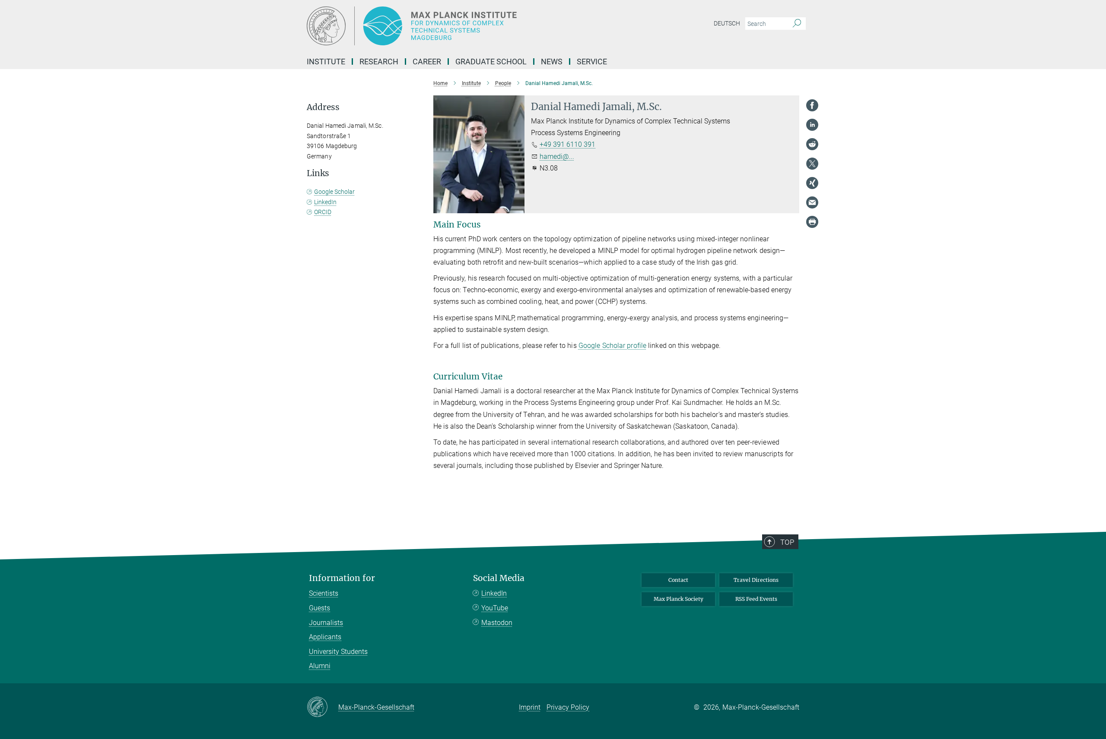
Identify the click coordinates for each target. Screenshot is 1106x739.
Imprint (529, 707)
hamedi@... (557, 156)
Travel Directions (756, 580)
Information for (342, 578)
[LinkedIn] (812, 124)
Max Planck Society (678, 599)
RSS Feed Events (756, 599)
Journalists (326, 623)
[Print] (812, 221)
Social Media (498, 578)
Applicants (325, 637)
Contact (678, 580)
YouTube (494, 608)
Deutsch (727, 23)
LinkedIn (325, 202)
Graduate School (491, 61)
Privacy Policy (568, 707)
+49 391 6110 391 (567, 144)
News (552, 61)
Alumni (320, 666)
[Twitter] (812, 163)
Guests (319, 608)
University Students (338, 651)
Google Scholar (334, 191)
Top (787, 542)
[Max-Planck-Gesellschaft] (322, 707)
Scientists (323, 593)
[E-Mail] (812, 202)
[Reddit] (812, 144)
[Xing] (812, 183)
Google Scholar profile (612, 345)
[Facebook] (812, 105)
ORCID (322, 211)
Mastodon (496, 623)
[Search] (797, 24)
